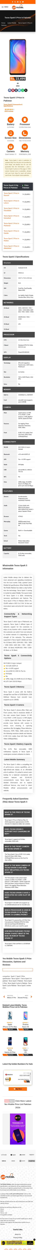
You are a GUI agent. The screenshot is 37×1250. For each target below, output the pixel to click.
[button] (9, 90)
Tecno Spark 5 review (24, 985)
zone (4, 988)
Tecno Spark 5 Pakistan (16, 981)
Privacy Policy (17, 1237)
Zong (1, 1214)
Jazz (20, 1207)
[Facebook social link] (12, 2)
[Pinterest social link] (17, 2)
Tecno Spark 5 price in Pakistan (17, 983)
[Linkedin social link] (20, 2)
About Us (18, 1234)
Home (3, 23)
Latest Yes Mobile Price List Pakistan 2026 (17, 1104)
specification (7, 978)
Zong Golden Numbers (27, 1079)
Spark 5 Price (20, 976)
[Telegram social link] (23, 2)
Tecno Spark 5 (15, 978)
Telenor (2, 1213)
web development (20, 1201)
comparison (6, 976)
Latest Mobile (12, 23)
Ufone (2, 1209)
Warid (1, 1211)
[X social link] (15, 2)
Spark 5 (13, 976)
